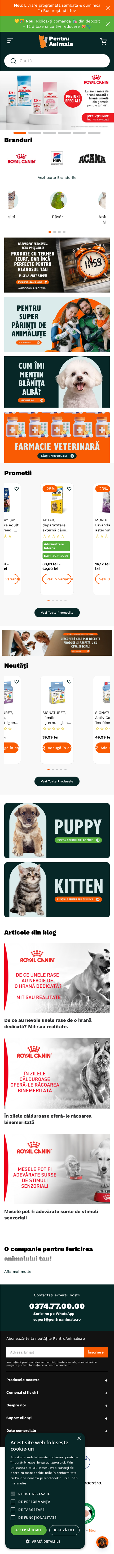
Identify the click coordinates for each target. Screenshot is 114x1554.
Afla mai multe (17, 1271)
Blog (92, 1530)
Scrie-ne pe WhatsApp (53, 1313)
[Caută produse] (14, 60)
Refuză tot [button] (64, 1530)
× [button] (79, 1439)
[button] (20, 133)
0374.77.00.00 (57, 1306)
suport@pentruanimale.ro (57, 1319)
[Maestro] (85, 1482)
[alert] (45, 1491)
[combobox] (57, 60)
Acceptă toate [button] (28, 1530)
